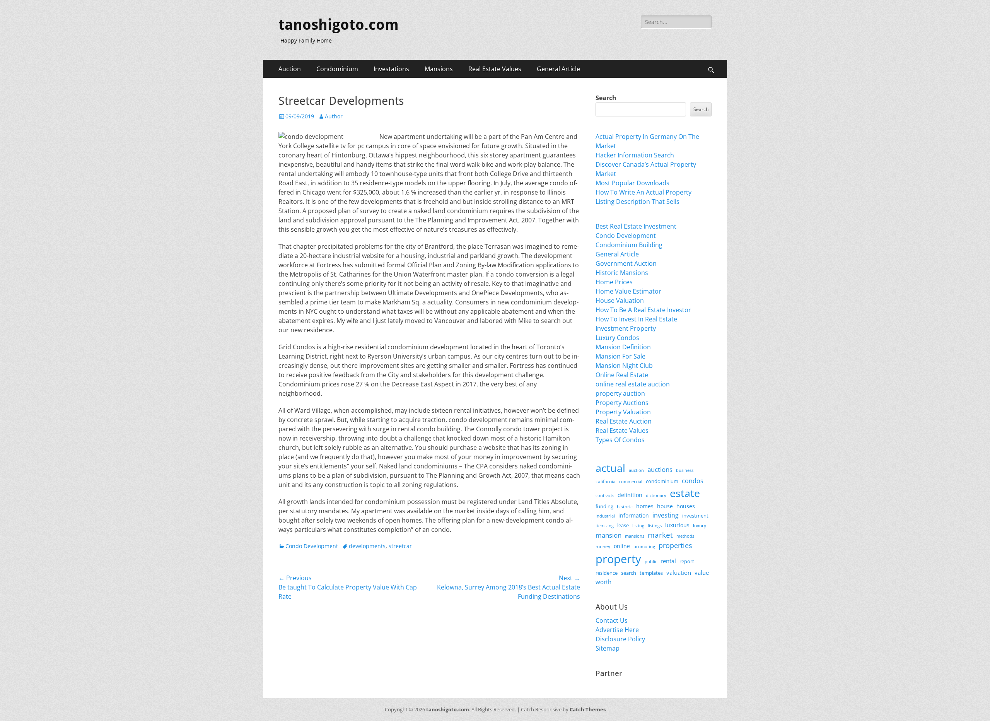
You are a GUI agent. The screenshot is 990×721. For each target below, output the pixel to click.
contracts (605, 495)
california (606, 481)
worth (603, 582)
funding (604, 506)
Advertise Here (617, 629)
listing (638, 525)
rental (668, 561)
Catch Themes (588, 709)
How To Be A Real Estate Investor (643, 310)
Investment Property (626, 328)
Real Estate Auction (624, 421)
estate (685, 493)
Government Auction (626, 263)
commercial (630, 481)
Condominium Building (629, 245)
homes (645, 506)
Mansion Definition (623, 347)
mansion (608, 535)
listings (655, 525)
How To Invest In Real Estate (636, 319)
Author (334, 116)
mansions (634, 536)
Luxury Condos (617, 337)
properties (675, 545)
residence (607, 572)
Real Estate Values (494, 69)
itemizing (605, 525)
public (651, 561)
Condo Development (311, 546)
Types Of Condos (620, 440)
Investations (391, 69)
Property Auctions (622, 402)
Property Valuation (623, 412)
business (684, 470)
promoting (644, 546)
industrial (605, 516)
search (628, 572)
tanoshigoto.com (338, 24)
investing (665, 515)
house (665, 506)
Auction (289, 69)
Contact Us (612, 620)
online (622, 546)
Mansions (439, 69)
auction (636, 470)
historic (625, 506)
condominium (662, 481)
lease (623, 525)
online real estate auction (633, 384)
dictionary (656, 495)
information (633, 515)
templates (651, 572)
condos (692, 481)
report (686, 561)
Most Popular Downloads (632, 183)
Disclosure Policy (620, 639)
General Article (558, 69)
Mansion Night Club (624, 365)
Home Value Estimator (628, 291)
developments (367, 546)
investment (695, 516)
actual (610, 468)
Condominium (337, 69)
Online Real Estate (622, 375)
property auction (620, 393)
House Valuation (620, 300)
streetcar (400, 546)
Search (606, 98)
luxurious (677, 525)
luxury (699, 525)
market (660, 535)
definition (630, 495)
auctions (660, 469)
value (702, 573)
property (618, 559)
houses (685, 506)
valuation (678, 572)
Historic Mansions (622, 272)
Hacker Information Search (635, 155)
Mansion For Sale (620, 356)
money (603, 546)
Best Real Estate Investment (636, 226)
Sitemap (608, 648)
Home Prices (614, 282)
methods (685, 536)
